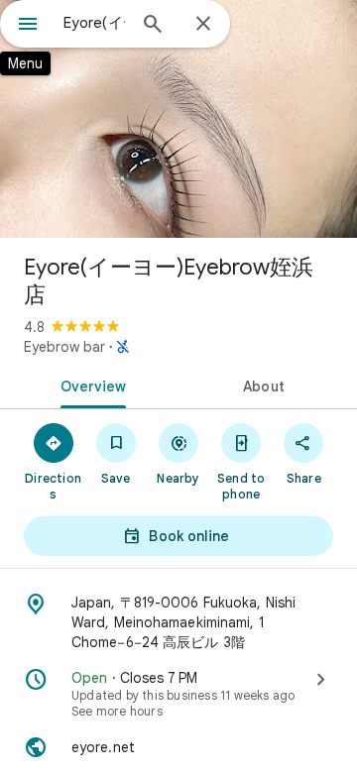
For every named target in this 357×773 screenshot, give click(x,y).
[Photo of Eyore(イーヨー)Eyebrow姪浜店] (178, 119)
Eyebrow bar (64, 347)
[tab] (90, 384)
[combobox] (94, 23)
